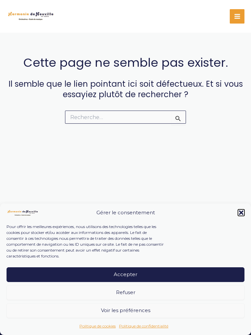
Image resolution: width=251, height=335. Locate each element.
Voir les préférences (125, 310)
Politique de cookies (97, 326)
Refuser (125, 292)
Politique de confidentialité (143, 326)
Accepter (125, 274)
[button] (241, 212)
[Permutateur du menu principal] (237, 16)
